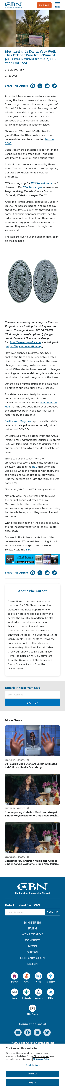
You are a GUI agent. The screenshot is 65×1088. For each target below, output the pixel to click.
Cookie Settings (32, 1065)
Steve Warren (15, 69)
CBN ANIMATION (32, 958)
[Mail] (47, 85)
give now (44, 5)
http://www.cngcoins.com (25, 342)
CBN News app (32, 187)
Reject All (32, 1073)
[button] (56, 5)
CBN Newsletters (41, 183)
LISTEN (32, 964)
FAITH (32, 928)
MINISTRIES (32, 922)
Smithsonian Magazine (18, 421)
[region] (32, 1066)
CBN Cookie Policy (41, 1059)
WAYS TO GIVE (32, 934)
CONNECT (32, 940)
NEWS (32, 946)
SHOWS (32, 952)
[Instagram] (37, 1032)
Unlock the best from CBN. (23, 688)
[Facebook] (32, 85)
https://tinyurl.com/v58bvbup (24, 346)
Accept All (32, 1082)
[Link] (54, 85)
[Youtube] (18, 1032)
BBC (34, 466)
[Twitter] (39, 85)
